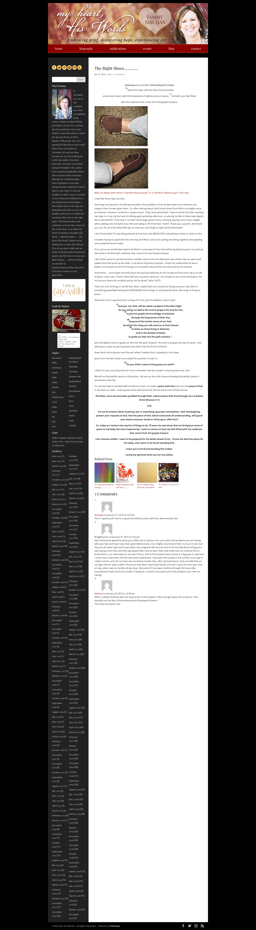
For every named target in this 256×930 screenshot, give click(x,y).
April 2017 (56, 661)
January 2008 (75, 909)
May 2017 (56, 656)
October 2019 (58, 517)
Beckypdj (99, 514)
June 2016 (56, 721)
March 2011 (74, 654)
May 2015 (56, 800)
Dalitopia (115, 926)
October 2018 (58, 582)
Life (54, 421)
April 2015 (56, 805)
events (147, 48)
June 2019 (56, 531)
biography (86, 48)
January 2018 (58, 615)
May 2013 (73, 488)
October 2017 (58, 637)
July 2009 (73, 794)
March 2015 (57, 810)
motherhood (75, 381)
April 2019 (57, 541)
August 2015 (57, 786)
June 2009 (74, 799)
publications (118, 48)
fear (54, 392)
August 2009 (75, 789)
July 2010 (73, 712)
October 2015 (58, 772)
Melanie (98, 593)
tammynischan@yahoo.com (65, 267)
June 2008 (74, 881)
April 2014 (57, 879)
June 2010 (73, 717)
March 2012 (74, 576)
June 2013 (73, 483)
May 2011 (73, 644)
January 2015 (58, 820)
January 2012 (75, 589)
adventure (57, 357)
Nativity (73, 386)
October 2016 (58, 698)
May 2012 (73, 566)
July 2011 (73, 634)
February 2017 (58, 671)
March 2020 (57, 504)
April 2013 (73, 493)
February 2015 (58, 815)
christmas (56, 367)
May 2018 (56, 591)
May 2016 (56, 726)
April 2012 (74, 571)
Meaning (73, 371)
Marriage (73, 366)
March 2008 (74, 895)
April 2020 (57, 499)
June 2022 (56, 461)
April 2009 (74, 809)
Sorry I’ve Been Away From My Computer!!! (145, 486)
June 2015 (56, 795)
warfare (72, 425)
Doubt (55, 372)
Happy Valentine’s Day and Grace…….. (125, 486)
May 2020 (56, 494)
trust (71, 420)
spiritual (73, 410)
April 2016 (57, 731)
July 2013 (73, 478)
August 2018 (57, 587)
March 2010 (74, 732)
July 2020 (56, 489)
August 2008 (75, 871)
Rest (71, 400)
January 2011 (75, 667)
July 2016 (56, 716)
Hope (54, 406)
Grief (54, 402)
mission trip (75, 376)
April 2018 (57, 596)
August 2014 (57, 860)
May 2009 (73, 804)
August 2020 (58, 484)
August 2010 (75, 707)
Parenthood (74, 391)
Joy (53, 416)
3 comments (119, 74)
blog (171, 48)
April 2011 (73, 649)
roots (71, 405)
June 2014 (56, 870)
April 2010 (74, 727)
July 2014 (56, 865)
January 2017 (58, 675)
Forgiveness (57, 397)
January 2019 (58, 559)
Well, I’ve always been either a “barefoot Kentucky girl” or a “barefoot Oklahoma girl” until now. (142, 192)
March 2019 (57, 546)
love (54, 426)
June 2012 (73, 561)
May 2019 (56, 536)
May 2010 (73, 722)
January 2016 (58, 750)
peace (71, 396)
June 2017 (56, 651)
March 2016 (57, 736)
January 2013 (75, 511)
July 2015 (56, 790)
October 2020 (58, 479)
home (59, 48)
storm (72, 415)
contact (196, 48)
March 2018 (57, 601)
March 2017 (57, 666)
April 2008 (74, 891)
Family (55, 387)
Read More (57, 275)
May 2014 (56, 875)
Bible (54, 362)
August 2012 (74, 551)
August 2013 (74, 473)
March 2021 (57, 466)
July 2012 (73, 556)
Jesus (54, 411)
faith (54, 377)
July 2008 (73, 876)
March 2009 (74, 814)
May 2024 (56, 456)
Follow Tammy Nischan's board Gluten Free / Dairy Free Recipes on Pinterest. (67, 441)
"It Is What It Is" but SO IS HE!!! (169, 486)
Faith (109, 74)
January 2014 (58, 898)
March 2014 (57, 884)
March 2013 (74, 498)
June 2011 (73, 639)
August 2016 (57, 711)
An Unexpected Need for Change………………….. (104, 486)
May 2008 (73, 886)
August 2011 (74, 629)
